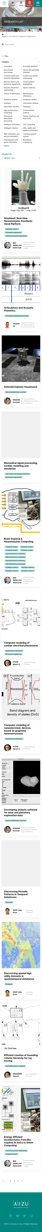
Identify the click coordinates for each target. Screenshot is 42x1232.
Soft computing (29, 124)
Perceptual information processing (8, 118)
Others (6, 146)
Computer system (30, 99)
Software (7, 103)
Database (26, 107)
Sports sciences (29, 88)
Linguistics (8, 66)
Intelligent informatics (12, 124)
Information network (30, 103)
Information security (11, 107)
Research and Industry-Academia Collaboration (19, 36)
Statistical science (11, 99)
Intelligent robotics (11, 128)
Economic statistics (30, 66)
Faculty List (7, 154)
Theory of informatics (12, 94)
